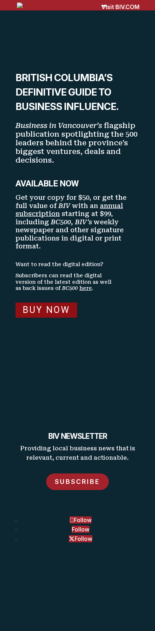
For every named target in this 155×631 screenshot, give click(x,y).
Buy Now (46, 310)
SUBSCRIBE (77, 481)
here (85, 288)
